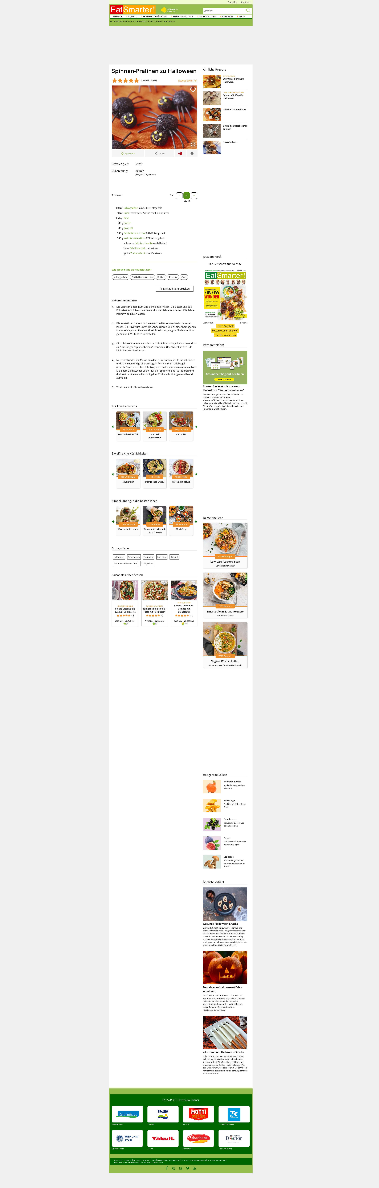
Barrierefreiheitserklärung (126, 1162)
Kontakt (146, 1160)
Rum (126, 213)
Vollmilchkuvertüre (134, 238)
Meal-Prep (181, 529)
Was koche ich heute (128, 529)
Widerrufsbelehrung (217, 1160)
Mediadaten (146, 1162)
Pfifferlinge (229, 800)
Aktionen (227, 16)
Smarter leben (207, 16)
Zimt (126, 218)
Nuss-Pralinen (230, 142)
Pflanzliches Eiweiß (154, 481)
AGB (153, 1160)
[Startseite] (133, 9)
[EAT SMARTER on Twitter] (187, 1168)
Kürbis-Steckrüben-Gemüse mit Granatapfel (184, 608)
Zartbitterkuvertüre (135, 233)
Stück (187, 200)
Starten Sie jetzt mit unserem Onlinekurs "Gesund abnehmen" (223, 388)
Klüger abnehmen (183, 16)
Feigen (227, 838)
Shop (242, 16)
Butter (127, 223)
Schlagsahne (131, 208)
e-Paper (243, 322)
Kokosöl (128, 228)
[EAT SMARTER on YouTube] (194, 1168)
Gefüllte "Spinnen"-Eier (234, 109)
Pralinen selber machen (125, 563)
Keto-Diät (181, 434)
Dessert (174, 557)
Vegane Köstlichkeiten (225, 661)
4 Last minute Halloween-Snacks (223, 1052)
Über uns (118, 1160)
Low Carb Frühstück (128, 434)
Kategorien (158, 1162)
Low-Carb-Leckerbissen (225, 561)
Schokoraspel (137, 248)
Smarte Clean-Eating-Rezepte (225, 611)
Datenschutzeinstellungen (194, 1160)
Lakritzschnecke (144, 243)
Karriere (127, 1160)
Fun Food (161, 557)
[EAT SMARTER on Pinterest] (174, 1168)
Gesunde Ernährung (155, 16)
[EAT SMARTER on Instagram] (181, 1168)
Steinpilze (229, 856)
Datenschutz (174, 1160)
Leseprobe (208, 322)
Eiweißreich (128, 481)
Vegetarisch (134, 557)
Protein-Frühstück (181, 481)
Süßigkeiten (147, 563)
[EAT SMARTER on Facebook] (167, 1168)
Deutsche (148, 557)
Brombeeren (230, 819)
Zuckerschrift (137, 253)
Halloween (119, 557)
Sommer (117, 16)
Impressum (162, 1160)
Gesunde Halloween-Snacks (220, 923)
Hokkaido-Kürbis (232, 781)
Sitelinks (137, 1160)
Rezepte (132, 16)
